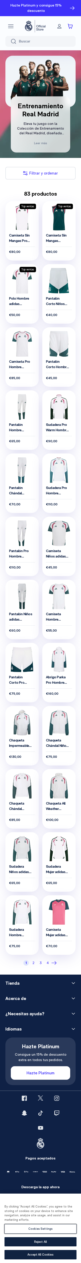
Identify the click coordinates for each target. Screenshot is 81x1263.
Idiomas (13, 1029)
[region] (40, 1228)
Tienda (12, 983)
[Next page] (55, 963)
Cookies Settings (40, 1228)
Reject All (40, 1241)
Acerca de (15, 998)
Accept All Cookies (40, 1254)
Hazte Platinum (40, 1073)
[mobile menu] (10, 26)
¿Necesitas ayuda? (24, 1013)
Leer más (40, 143)
